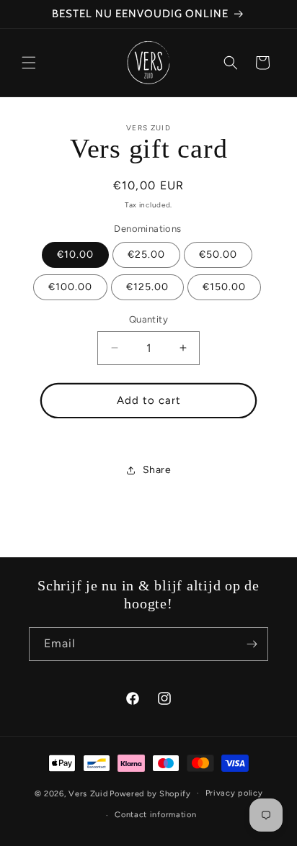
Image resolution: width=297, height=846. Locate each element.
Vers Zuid (87, 793)
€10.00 (75, 254)
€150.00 (224, 287)
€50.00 (218, 254)
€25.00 (146, 254)
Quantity (148, 319)
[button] (29, 62)
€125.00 (147, 287)
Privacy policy (234, 793)
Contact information (155, 814)
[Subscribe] (251, 644)
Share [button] (157, 470)
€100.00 (70, 287)
